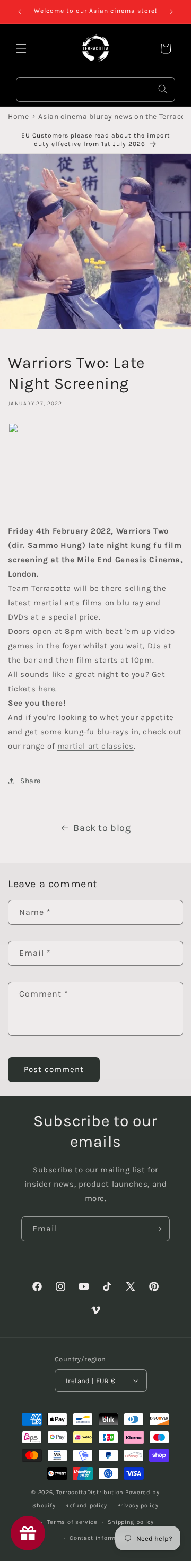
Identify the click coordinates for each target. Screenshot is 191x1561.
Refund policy (86, 1505)
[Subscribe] (157, 1228)
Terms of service (72, 1522)
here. (47, 688)
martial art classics (95, 746)
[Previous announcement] (19, 11)
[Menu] (21, 48)
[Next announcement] (171, 11)
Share (30, 780)
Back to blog (102, 828)
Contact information (100, 1537)
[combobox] (95, 89)
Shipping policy (131, 1522)
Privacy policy (138, 1505)
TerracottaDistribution (90, 1492)
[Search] (163, 89)
